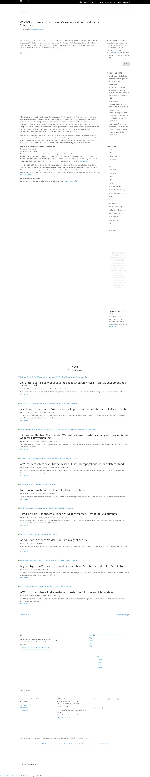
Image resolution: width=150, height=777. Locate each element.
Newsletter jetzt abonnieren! (35, 647)
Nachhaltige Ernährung (117, 190)
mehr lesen (24, 394)
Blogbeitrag (112, 159)
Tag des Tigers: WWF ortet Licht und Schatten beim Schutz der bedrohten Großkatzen (72, 566)
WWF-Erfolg (112, 230)
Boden (111, 163)
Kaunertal (112, 176)
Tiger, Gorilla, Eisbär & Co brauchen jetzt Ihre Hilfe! (118, 256)
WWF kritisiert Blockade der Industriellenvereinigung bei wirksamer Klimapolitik (118, 78)
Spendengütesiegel (63, 717)
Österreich (112, 200)
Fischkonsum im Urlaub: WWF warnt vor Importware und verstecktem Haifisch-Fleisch (73, 409)
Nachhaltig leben (44, 12)
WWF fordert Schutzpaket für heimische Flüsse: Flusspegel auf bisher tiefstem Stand (72, 464)
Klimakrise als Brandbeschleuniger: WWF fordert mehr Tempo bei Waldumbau (68, 514)
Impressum (37, 738)
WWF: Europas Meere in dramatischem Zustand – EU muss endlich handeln (66, 592)
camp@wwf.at (82, 161)
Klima (110, 180)
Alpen (111, 149)
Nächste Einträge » (123, 615)
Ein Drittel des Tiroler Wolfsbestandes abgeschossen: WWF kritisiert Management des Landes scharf (73, 384)
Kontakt (80, 738)
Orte (80, 8)
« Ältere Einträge (25, 615)
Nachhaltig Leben (115, 186)
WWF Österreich (82, 2)
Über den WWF (114, 217)
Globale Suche (114, 53)
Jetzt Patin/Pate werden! (118, 296)
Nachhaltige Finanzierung (117, 193)
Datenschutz (47, 738)
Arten (110, 153)
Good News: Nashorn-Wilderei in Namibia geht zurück (53, 540)
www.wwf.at (24, 710)
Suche (107, 744)
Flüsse (111, 166)
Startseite (3, 776)
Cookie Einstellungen (61, 738)
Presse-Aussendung (36, 29)
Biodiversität (113, 156)
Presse (119, 2)
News (110, 196)
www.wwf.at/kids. (26, 175)
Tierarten (66, 8)
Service (125, 2)
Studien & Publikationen (117, 210)
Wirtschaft (109, 2)
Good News (112, 170)
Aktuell (123, 5)
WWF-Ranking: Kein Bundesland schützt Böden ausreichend (118, 104)
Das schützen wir (44, 8)
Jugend (100, 2)
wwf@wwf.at (24, 707)
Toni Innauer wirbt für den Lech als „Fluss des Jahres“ (53, 490)
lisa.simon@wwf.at (71, 181)
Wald (110, 223)
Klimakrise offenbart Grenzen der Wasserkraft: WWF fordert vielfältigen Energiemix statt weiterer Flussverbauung (74, 436)
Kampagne (112, 173)
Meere (111, 183)
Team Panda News (115, 213)
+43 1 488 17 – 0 (25, 705)
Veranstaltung (113, 220)
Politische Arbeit (114, 203)
